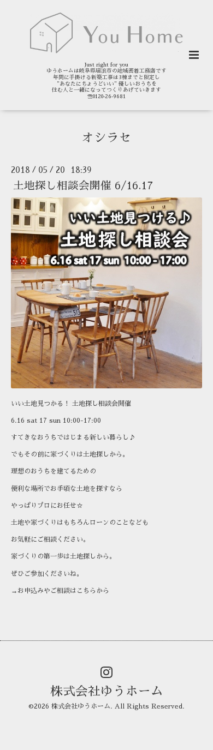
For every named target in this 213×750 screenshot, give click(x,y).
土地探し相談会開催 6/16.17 (83, 186)
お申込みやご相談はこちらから (63, 590)
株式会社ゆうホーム (106, 691)
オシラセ (106, 137)
